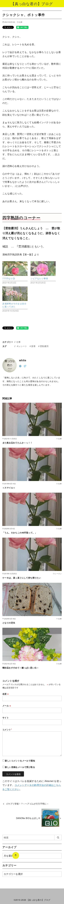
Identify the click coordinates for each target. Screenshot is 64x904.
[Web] (20, 366)
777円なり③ (8, 278)
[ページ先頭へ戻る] (15, 855)
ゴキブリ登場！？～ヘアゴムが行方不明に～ (27, 803)
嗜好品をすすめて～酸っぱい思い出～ (20, 667)
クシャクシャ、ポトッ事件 (29, 886)
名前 (5, 693)
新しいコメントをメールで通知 (20, 760)
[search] (58, 837)
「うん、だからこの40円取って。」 (19, 532)
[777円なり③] (15, 268)
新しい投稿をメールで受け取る (20, 766)
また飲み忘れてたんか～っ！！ (17, 442)
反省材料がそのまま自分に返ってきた (14, 305)
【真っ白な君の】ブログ (32, 3)
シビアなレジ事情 (39, 278)
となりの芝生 (8, 622)
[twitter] (25, 366)
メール (6, 705)
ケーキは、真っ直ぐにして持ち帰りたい (21, 577)
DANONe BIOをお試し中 (28, 818)
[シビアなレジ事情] (43, 268)
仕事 (20, 22)
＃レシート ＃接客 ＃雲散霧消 (32, 346)
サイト (5, 717)
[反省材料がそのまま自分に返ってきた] (15, 293)
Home (5, 886)
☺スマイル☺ (8, 487)
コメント (7, 729)
